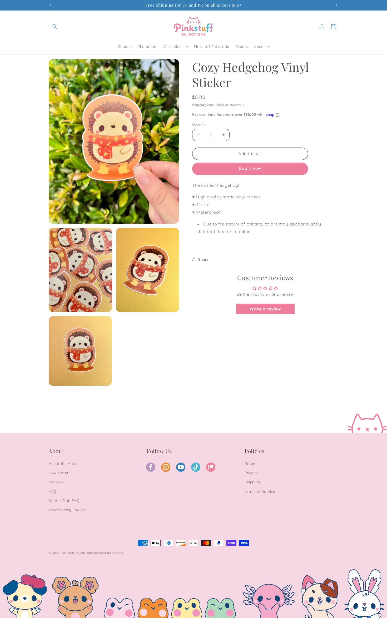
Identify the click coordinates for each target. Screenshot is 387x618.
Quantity (199, 124)
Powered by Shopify (108, 553)
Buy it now (250, 169)
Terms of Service (260, 491)
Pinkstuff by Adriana (77, 553)
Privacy (251, 472)
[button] (54, 26)
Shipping (199, 105)
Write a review (265, 308)
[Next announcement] (336, 5)
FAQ (53, 491)
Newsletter (59, 472)
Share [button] (203, 259)
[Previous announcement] (50, 5)
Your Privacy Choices (68, 510)
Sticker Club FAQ (64, 500)
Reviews (56, 482)
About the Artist (63, 463)
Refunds (252, 463)
